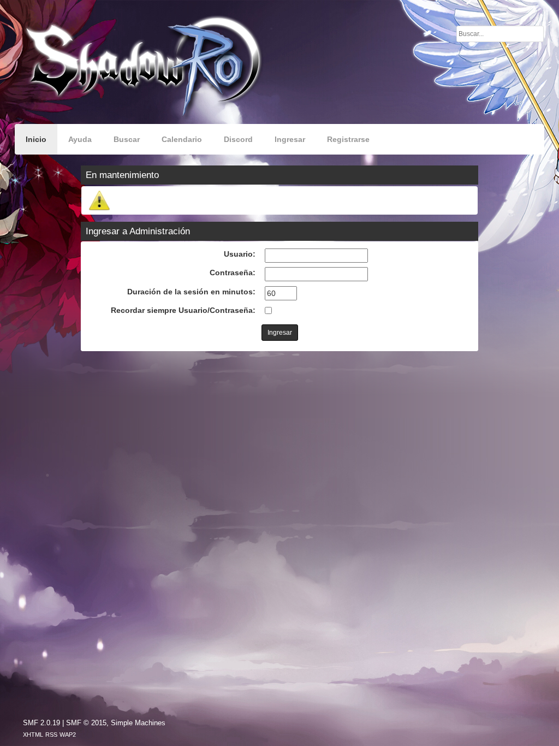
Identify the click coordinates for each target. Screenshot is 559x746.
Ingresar (290, 139)
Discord (238, 139)
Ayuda (80, 139)
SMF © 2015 (86, 723)
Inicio (36, 139)
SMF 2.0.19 (41, 723)
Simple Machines (138, 723)
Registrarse (348, 139)
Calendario (182, 139)
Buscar (127, 139)
